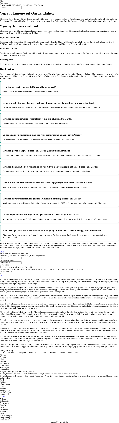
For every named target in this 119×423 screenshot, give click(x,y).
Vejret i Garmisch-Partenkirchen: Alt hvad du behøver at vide (88, 246)
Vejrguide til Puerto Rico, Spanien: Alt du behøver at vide (37, 248)
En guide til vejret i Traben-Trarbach (13, 246)
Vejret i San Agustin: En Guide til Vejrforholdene (46, 246)
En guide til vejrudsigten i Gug (31, 243)
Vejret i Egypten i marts (107, 243)
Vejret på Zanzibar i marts (9, 243)
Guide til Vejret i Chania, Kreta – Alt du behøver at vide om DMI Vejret (71, 243)
